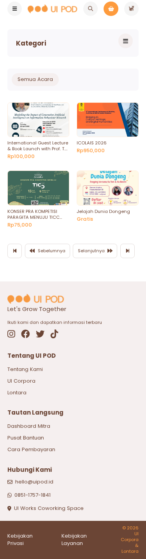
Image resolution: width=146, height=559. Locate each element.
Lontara (16, 392)
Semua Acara (35, 79)
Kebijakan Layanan (74, 540)
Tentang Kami (25, 369)
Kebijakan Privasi (20, 540)
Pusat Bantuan (25, 437)
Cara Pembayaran (31, 449)
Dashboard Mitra (28, 426)
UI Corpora (21, 381)
